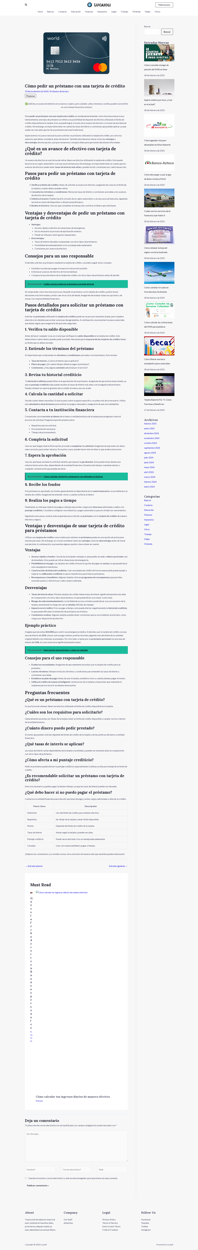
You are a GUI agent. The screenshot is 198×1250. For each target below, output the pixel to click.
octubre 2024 (150, 443)
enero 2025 (149, 428)
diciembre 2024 (151, 433)
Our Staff (68, 1219)
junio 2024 (149, 462)
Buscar (147, 26)
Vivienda (148, 544)
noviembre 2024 (151, 438)
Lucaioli (102, 5)
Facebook (146, 1219)
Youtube (145, 1223)
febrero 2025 (150, 423)
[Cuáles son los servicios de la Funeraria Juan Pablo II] (159, 198)
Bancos (147, 500)
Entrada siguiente (118, 866)
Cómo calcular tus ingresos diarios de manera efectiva (73, 1096)
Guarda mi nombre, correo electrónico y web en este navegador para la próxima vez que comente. (73, 1178)
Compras (148, 505)
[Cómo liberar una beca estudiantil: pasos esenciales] (159, 345)
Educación (149, 510)
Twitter (144, 1226)
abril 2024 (149, 472)
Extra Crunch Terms (111, 1226)
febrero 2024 (150, 481)
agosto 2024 (150, 452)
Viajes (147, 539)
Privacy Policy (109, 1219)
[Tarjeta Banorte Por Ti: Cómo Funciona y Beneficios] (159, 384)
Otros (147, 529)
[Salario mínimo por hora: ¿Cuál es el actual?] (159, 87)
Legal (146, 524)
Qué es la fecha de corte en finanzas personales (31, 962)
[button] (26, 4)
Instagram (146, 1229)
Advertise (68, 1223)
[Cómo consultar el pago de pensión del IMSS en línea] (159, 52)
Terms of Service (110, 1223)
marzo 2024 (149, 477)
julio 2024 (148, 457)
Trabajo (148, 534)
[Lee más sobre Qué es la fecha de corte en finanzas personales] (31, 892)
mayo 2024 (149, 467)
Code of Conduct (110, 1229)
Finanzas (30, 96)
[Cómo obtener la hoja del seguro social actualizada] (159, 234)
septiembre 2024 (152, 447)
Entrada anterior (34, 866)
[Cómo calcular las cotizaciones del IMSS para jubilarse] (159, 310)
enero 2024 (149, 486)
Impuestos (149, 519)
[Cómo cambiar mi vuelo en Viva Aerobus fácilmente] (159, 273)
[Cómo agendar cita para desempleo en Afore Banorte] (159, 125)
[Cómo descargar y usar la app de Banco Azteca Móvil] (159, 162)
